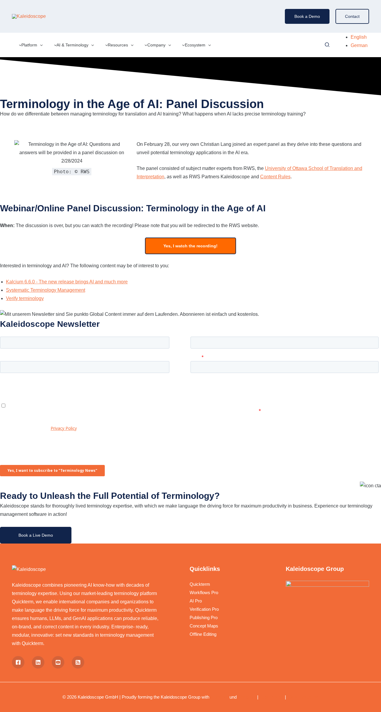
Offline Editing (203, 634)
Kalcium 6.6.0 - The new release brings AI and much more (67, 281)
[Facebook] (18, 662)
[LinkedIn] (38, 662)
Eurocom (219, 696)
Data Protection (302, 696)
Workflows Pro (204, 592)
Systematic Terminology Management (45, 290)
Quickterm (200, 584)
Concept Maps (204, 625)
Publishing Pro (204, 617)
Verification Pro (204, 609)
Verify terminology (25, 298)
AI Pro (196, 600)
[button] (307, 16)
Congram (247, 696)
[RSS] (78, 662)
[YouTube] (58, 662)
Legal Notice (272, 696)
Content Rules (275, 176)
